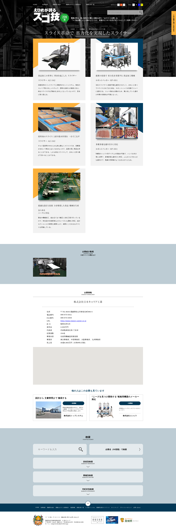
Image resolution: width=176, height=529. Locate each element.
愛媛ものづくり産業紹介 (73, 4)
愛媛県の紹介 (57, 4)
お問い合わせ (137, 507)
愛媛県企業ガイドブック (103, 507)
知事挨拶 (45, 4)
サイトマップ (114, 507)
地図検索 (72, 507)
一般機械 (82, 29)
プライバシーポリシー (126, 507)
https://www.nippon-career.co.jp (73, 321)
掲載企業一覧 (90, 4)
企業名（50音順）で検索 (116, 449)
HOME (35, 4)
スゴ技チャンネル (90, 507)
